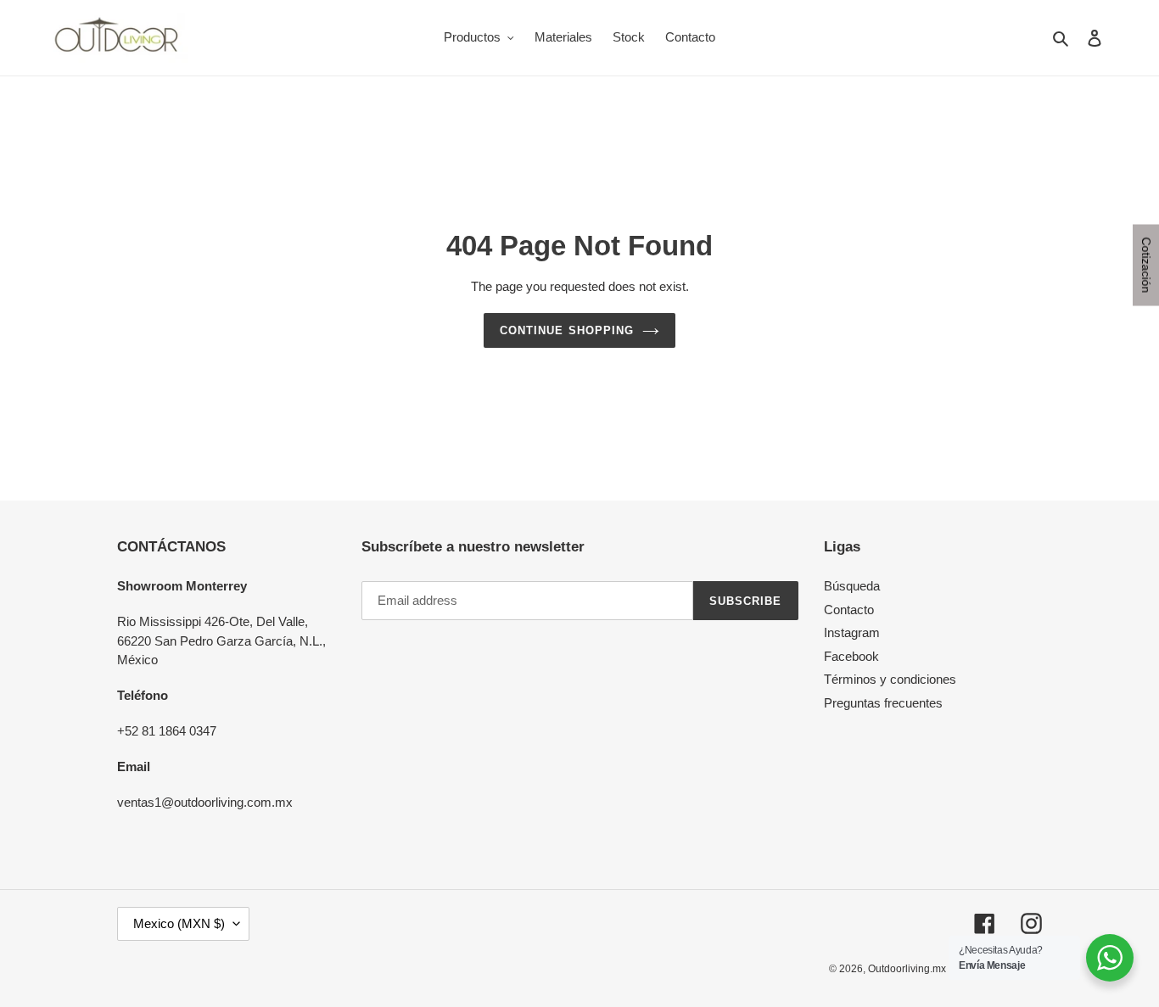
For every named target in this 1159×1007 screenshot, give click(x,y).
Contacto (849, 609)
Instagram (852, 632)
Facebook (851, 656)
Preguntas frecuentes (883, 703)
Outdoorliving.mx (907, 969)
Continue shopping (567, 330)
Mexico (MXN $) (179, 923)
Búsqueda (852, 586)
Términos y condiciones (890, 679)
